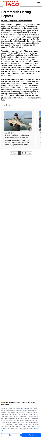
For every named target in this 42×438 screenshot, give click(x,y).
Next (29, 153)
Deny (10, 435)
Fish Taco (24, 408)
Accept (31, 435)
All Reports (7, 105)
